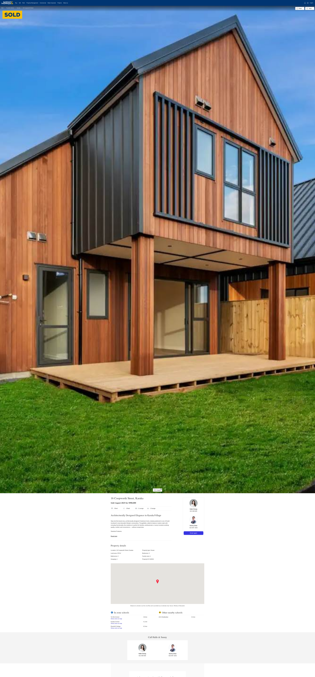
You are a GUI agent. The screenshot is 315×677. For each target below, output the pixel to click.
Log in (311, 2)
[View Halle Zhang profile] (193, 503)
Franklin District (10, 8)
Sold (2, 8)
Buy (16, 3)
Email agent (193, 533)
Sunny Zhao (193, 525)
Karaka (18, 8)
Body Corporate (52, 3)
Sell (20, 3)
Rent (23, 3)
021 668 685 (193, 511)
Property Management (32, 3)
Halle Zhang (193, 509)
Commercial (43, 3)
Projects (60, 3)
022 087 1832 (193, 527)
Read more (114, 536)
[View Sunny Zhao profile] (193, 520)
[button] (157, 582)
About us (65, 3)
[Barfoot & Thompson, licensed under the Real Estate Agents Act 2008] (7, 2)
